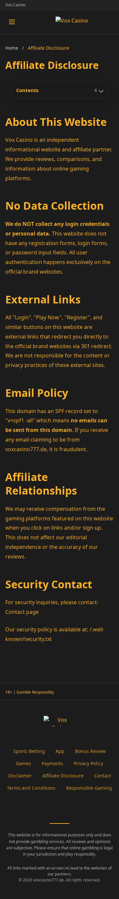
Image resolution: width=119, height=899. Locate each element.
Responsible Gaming (89, 788)
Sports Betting (29, 751)
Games (23, 763)
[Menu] (12, 21)
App (60, 751)
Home (11, 48)
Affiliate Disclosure (63, 775)
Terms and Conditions (31, 788)
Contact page (22, 611)
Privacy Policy (88, 763)
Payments (52, 763)
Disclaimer (20, 775)
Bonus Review (90, 751)
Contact (102, 775)
